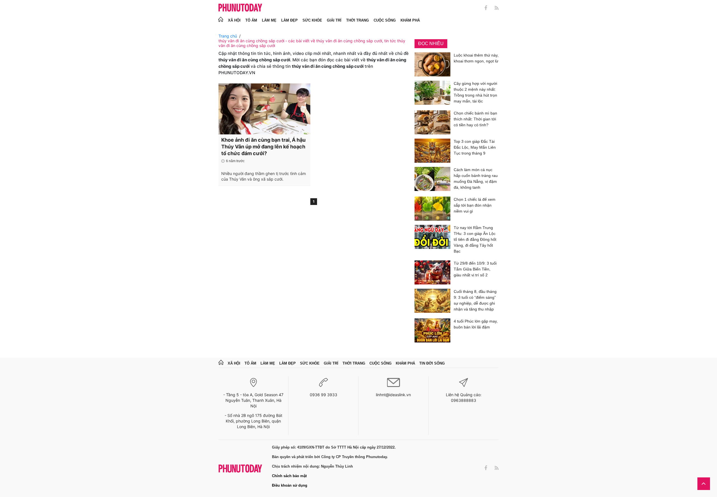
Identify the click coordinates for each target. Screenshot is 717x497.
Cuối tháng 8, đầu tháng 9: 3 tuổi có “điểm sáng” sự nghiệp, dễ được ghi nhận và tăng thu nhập (475, 300)
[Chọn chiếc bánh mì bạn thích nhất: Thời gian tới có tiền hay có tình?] (432, 122)
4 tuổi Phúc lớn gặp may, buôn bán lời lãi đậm (476, 324)
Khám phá (410, 20)
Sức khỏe (312, 20)
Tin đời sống (432, 363)
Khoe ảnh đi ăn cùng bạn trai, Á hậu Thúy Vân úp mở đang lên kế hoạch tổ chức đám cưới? (263, 146)
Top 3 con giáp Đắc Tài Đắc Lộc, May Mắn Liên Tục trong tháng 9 (475, 147)
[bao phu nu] (240, 8)
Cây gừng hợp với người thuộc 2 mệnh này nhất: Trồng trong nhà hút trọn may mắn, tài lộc (475, 92)
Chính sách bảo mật (289, 476)
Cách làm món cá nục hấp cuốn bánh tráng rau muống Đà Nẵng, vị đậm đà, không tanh (476, 178)
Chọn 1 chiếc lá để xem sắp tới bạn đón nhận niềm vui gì (474, 205)
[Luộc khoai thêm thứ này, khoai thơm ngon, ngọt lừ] (432, 64)
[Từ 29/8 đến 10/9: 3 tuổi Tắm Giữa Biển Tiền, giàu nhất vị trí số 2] (432, 272)
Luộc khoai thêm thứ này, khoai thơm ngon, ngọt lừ (476, 58)
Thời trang (357, 20)
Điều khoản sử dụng (289, 485)
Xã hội (234, 20)
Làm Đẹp (289, 20)
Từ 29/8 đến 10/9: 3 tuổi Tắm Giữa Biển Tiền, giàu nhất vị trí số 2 (475, 269)
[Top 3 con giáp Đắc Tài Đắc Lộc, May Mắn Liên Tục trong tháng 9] (432, 151)
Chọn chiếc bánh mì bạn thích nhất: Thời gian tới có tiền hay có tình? (475, 119)
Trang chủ (227, 36)
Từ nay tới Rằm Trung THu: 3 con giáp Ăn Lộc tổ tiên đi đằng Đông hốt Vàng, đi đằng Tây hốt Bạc (475, 239)
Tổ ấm (251, 20)
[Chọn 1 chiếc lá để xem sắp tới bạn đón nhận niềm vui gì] (432, 209)
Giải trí (334, 20)
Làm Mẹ (269, 20)
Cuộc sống (385, 20)
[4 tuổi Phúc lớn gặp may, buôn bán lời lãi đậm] (432, 330)
